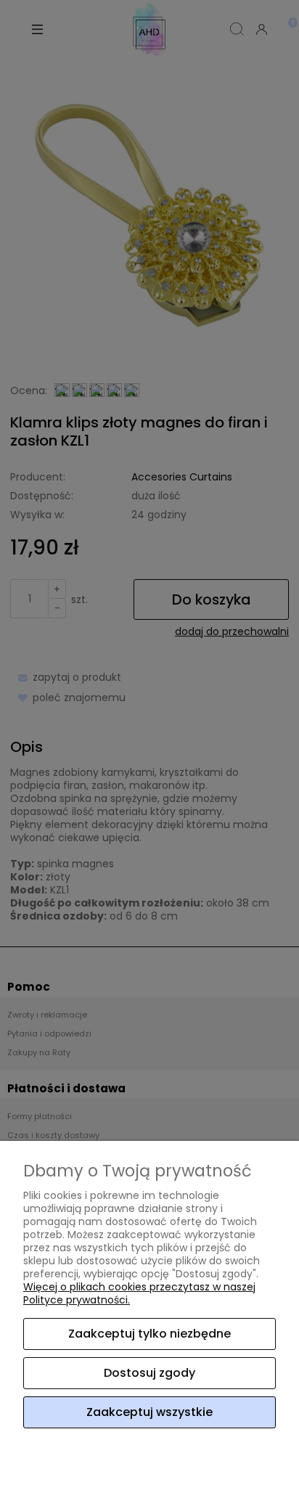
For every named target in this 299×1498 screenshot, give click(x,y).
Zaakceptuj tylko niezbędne (149, 1333)
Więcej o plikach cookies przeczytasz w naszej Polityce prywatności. (139, 1293)
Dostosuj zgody (149, 1372)
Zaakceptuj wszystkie (149, 1412)
